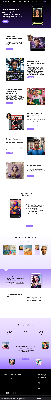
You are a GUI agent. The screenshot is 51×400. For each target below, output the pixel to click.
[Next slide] (27, 262)
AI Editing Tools (5, 374)
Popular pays (39, 393)
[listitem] (9, 252)
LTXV (38, 392)
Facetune (39, 388)
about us (39, 382)
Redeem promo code (13, 374)
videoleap (39, 389)
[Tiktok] (15, 393)
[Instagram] (11, 393)
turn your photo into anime (20, 283)
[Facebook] (13, 393)
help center (19, 374)
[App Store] (7, 393)
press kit (39, 383)
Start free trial (45, 1)
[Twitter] (18, 393)
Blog (11, 378)
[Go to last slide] (24, 262)
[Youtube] (17, 393)
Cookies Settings (22, 399)
